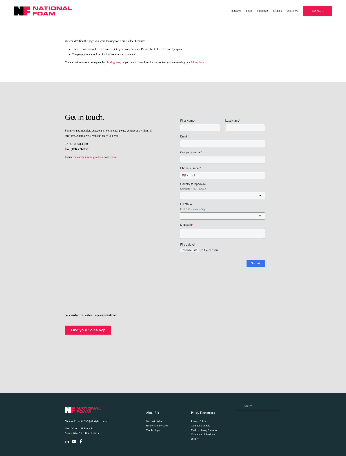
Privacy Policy (198, 421)
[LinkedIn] (67, 441)
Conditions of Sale (201, 425)
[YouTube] (74, 441)
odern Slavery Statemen (205, 430)
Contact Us (292, 10)
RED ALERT (318, 11)
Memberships (152, 430)
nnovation (163, 425)
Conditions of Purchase (203, 434)
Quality (195, 439)
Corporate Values (154, 421)
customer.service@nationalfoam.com (95, 157)
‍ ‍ (206, 421)
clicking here (113, 62)
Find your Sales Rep (88, 330)
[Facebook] (81, 441)
